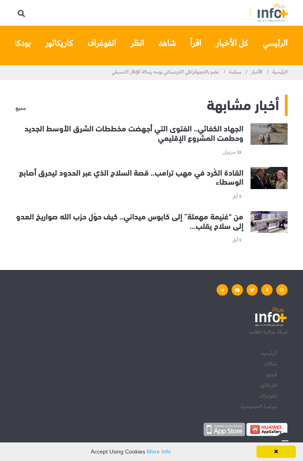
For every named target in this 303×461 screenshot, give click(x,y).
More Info (159, 451)
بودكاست (16, 43)
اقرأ (195, 43)
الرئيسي (275, 43)
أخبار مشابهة (243, 103)
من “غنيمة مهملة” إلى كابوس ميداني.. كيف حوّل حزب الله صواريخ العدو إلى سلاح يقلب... (129, 220)
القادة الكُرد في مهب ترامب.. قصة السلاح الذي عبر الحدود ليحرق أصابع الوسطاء (131, 176)
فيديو (271, 374)
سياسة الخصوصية (258, 406)
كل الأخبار (232, 43)
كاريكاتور (59, 43)
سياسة (235, 72)
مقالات (270, 364)
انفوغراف (102, 43)
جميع (20, 109)
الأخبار (256, 72)
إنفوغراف (268, 396)
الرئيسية (280, 72)
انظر (137, 43)
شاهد (167, 43)
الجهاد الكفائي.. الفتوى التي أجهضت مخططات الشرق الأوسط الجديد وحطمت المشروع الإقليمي (133, 132)
